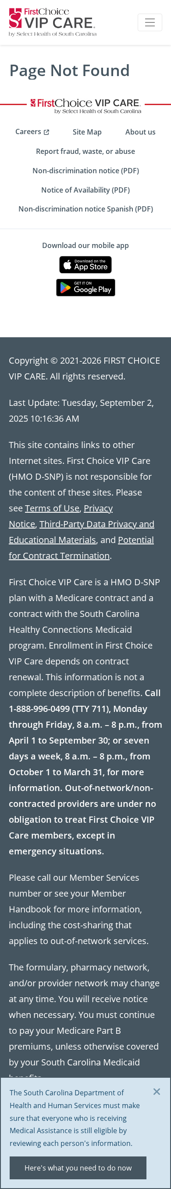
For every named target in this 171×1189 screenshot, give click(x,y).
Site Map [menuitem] (87, 132)
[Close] (157, 1092)
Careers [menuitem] (28, 131)
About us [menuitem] (140, 132)
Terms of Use (52, 508)
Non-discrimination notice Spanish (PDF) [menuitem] (85, 209)
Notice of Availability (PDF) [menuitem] (85, 190)
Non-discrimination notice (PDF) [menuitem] (85, 170)
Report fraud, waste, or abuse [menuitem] (85, 151)
